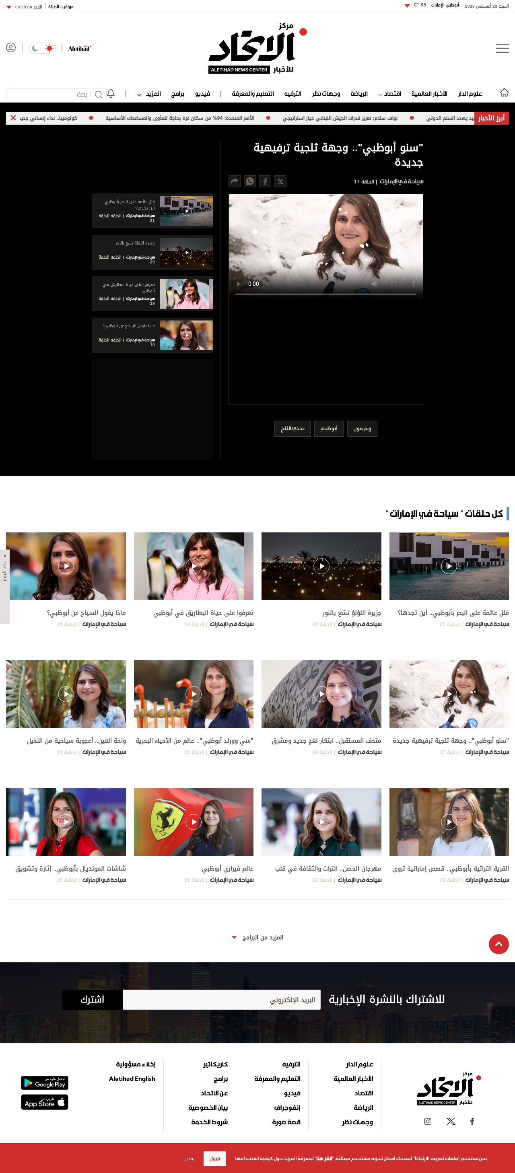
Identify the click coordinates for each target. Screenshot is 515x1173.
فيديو (202, 93)
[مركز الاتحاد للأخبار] (257, 48)
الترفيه (292, 93)
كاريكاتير (215, 1064)
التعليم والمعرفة (253, 93)
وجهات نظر (326, 93)
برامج (177, 93)
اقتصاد (392, 93)
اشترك (92, 999)
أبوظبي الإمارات (436, 5)
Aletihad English (132, 1078)
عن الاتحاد (214, 1093)
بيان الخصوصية (208, 1107)
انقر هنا (324, 1158)
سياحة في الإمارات (401, 181)
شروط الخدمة (210, 1122)
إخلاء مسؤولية (135, 1064)
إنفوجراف (287, 1107)
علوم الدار (470, 93)
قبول (215, 1158)
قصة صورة (286, 1122)
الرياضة (359, 93)
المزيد (152, 93)
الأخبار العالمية (429, 93)
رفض (189, 1158)
